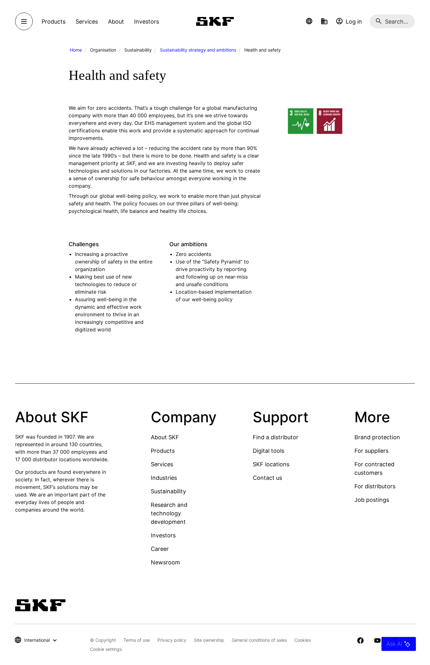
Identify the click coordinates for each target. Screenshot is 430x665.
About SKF (165, 437)
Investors (163, 535)
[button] (309, 21)
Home (76, 50)
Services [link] (87, 21)
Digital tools (268, 450)
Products (163, 450)
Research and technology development (169, 513)
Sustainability (168, 491)
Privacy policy (171, 640)
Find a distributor (275, 437)
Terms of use (136, 640)
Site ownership (209, 640)
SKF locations (271, 464)
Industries (164, 477)
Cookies (302, 640)
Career (160, 549)
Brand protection (377, 437)
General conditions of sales (259, 640)
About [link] (116, 21)
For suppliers (371, 450)
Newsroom (165, 562)
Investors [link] (146, 21)
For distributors (374, 486)
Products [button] (53, 21)
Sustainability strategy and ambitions (198, 50)
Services (162, 464)
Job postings (371, 499)
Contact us (267, 477)
